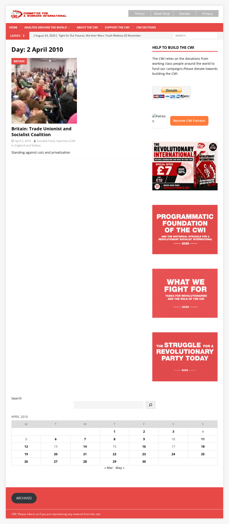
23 (144, 454)
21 (85, 454)
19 (26, 454)
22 (114, 454)
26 (26, 461)
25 (203, 454)
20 (55, 454)
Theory (139, 13)
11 (203, 439)
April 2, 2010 (23, 141)
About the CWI (87, 27)
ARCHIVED (24, 498)
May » (120, 468)
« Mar (108, 468)
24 (173, 454)
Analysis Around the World (45, 27)
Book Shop (162, 13)
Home (13, 27)
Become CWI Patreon (189, 120)
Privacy (207, 13)
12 (26, 446)
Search (16, 398)
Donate (184, 13)
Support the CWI (117, 27)
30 (144, 461)
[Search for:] (195, 35)
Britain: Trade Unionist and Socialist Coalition (41, 131)
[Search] (150, 405)
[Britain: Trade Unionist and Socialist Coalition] (44, 91)
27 (55, 461)
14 (85, 446)
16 (144, 446)
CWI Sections (146, 27)
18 (203, 446)
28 (85, 461)
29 (114, 461)
